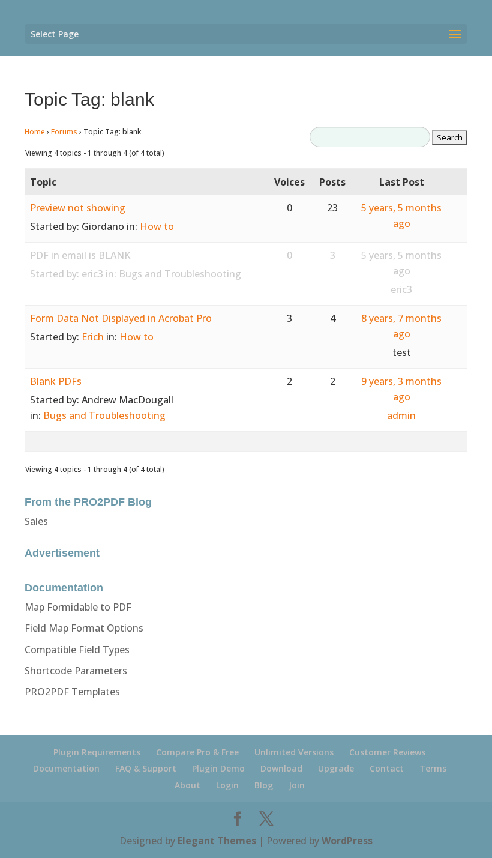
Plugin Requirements (96, 752)
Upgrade (336, 768)
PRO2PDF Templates (72, 691)
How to (157, 226)
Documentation (66, 768)
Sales (36, 521)
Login (227, 785)
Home (35, 132)
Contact (387, 768)
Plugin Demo (218, 768)
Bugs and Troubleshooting (180, 273)
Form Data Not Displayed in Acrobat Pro (121, 318)
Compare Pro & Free (197, 752)
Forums (64, 132)
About (187, 785)
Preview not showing (77, 207)
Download (281, 768)
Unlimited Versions (294, 752)
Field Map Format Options (84, 628)
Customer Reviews (387, 752)
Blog (263, 785)
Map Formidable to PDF (78, 607)
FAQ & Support (145, 768)
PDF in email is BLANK (80, 255)
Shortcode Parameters (76, 670)
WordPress (347, 840)
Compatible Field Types (77, 649)
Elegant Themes (217, 840)
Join (297, 785)
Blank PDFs (56, 381)
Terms (432, 768)
